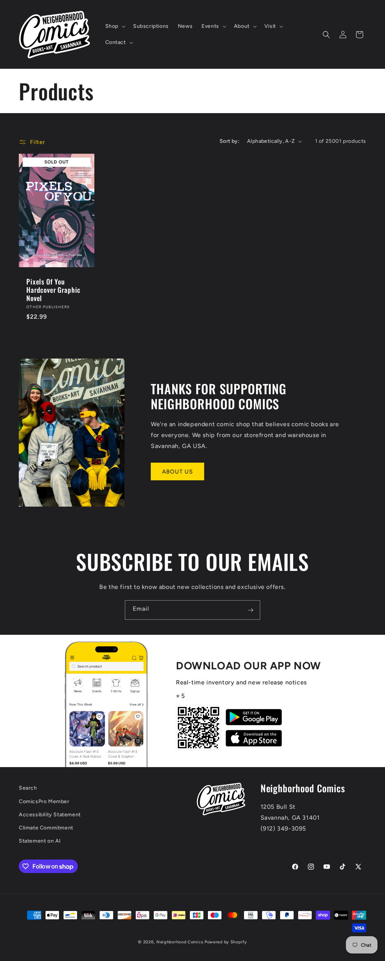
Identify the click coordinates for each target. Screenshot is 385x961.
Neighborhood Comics (179, 942)
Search (28, 788)
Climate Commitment (46, 828)
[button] (115, 26)
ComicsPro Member (44, 801)
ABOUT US (177, 471)
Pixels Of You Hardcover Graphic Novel (53, 289)
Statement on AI (40, 841)
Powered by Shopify (226, 942)
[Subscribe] (250, 610)
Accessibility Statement (50, 814)
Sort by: (229, 141)
